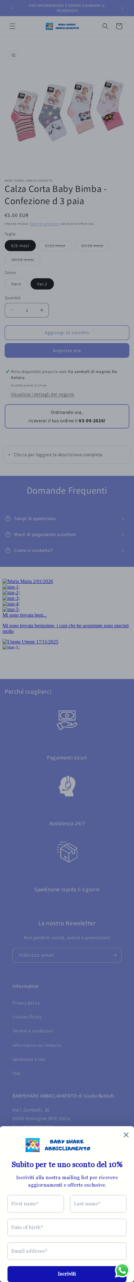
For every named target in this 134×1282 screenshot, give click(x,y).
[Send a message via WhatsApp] (122, 1270)
